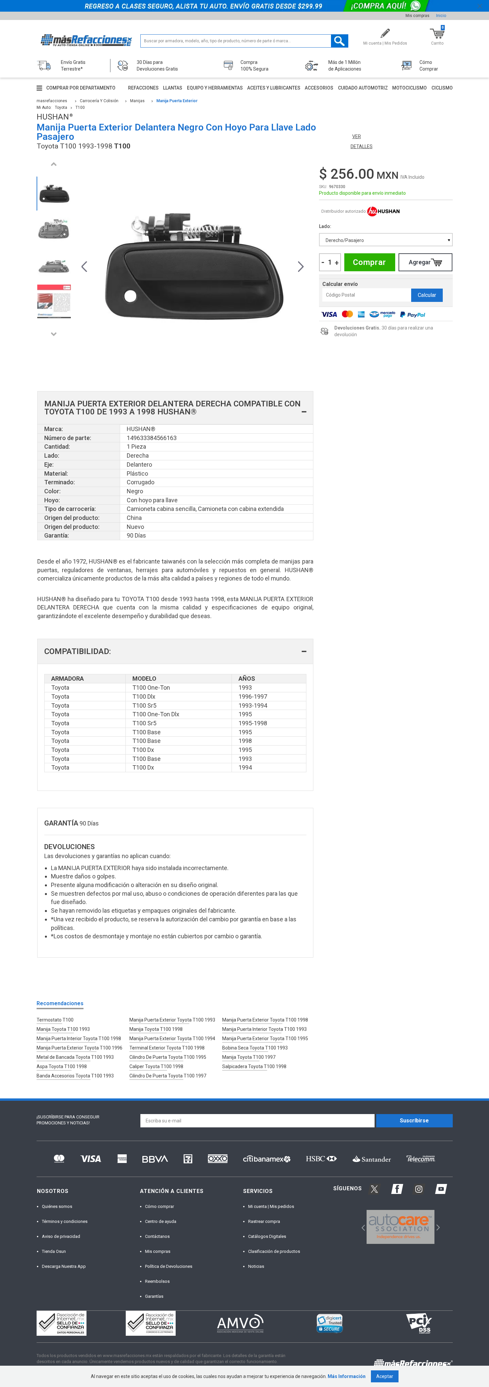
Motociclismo (409, 88)
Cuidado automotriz (363, 88)
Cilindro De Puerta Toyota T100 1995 (167, 1057)
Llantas (172, 88)
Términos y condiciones (64, 1221)
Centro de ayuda (160, 1221)
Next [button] (54, 334)
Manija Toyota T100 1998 (156, 1029)
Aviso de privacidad (61, 1236)
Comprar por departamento (80, 88)
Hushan (383, 211)
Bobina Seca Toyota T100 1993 (255, 1047)
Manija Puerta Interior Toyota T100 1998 (79, 1038)
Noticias (256, 1266)
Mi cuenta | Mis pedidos (271, 1206)
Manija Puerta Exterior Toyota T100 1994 (172, 1038)
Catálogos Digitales (267, 1236)
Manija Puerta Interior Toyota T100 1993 (264, 1029)
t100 (80, 107)
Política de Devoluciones (168, 1266)
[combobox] (386, 239)
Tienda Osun (54, 1251)
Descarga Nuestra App (64, 1266)
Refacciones (143, 88)
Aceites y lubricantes (273, 88)
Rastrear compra (264, 1221)
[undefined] (192, 265)
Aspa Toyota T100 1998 (62, 1066)
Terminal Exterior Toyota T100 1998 (167, 1047)
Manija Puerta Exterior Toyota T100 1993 (172, 1020)
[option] (54, 193)
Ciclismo (442, 88)
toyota (61, 107)
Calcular (427, 295)
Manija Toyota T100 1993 (63, 1029)
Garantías (154, 1296)
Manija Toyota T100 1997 (248, 1057)
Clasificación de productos (274, 1251)
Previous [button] (54, 164)
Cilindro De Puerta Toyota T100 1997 (167, 1075)
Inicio (441, 15)
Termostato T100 (55, 1020)
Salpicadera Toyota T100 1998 (254, 1066)
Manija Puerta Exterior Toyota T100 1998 (265, 1020)
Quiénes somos (57, 1206)
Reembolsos (157, 1281)
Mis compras (417, 15)
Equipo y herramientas (215, 88)
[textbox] (244, 41)
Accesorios (319, 88)
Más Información (347, 1376)
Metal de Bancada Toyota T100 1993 (75, 1057)
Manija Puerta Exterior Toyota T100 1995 (265, 1038)
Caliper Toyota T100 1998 (156, 1066)
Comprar (369, 262)
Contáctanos (157, 1236)
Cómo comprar (159, 1206)
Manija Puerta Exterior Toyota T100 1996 (79, 1047)
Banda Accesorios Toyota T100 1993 (75, 1075)
